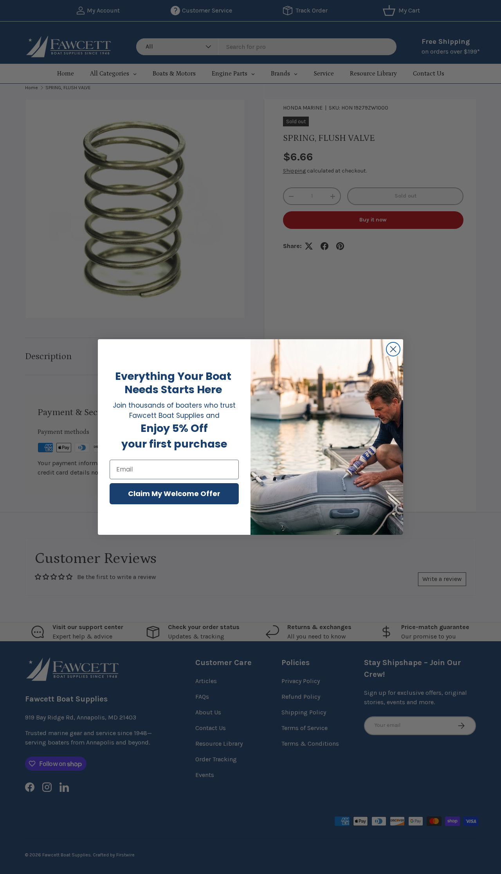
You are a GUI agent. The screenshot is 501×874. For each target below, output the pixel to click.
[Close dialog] (393, 349)
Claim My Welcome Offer (174, 493)
